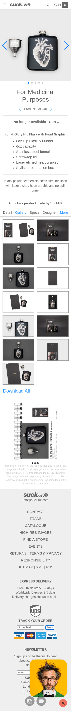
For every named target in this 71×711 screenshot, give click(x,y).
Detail (7, 212)
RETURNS (18, 553)
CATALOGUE (35, 526)
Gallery (20, 212)
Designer (50, 212)
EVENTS (35, 546)
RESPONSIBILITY (35, 560)
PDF (35, 431)
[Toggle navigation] (5, 5)
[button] (4, 45)
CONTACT (35, 512)
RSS (49, 567)
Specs (34, 212)
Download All (16, 391)
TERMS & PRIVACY (46, 553)
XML (39, 567)
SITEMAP (25, 567)
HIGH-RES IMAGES (36, 533)
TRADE (36, 519)
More (64, 212)
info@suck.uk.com (35, 500)
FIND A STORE (35, 539)
